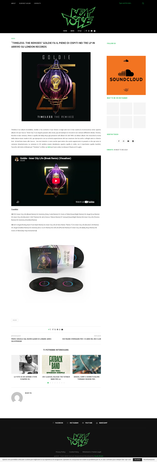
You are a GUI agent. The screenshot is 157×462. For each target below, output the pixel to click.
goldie (15, 320)
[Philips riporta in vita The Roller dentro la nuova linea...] (139, 122)
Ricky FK (28, 393)
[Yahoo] (95, 31)
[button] (14, 369)
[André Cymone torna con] (113, 122)
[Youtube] (92, 31)
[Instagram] (89, 31)
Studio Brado (98, 456)
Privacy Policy (60, 452)
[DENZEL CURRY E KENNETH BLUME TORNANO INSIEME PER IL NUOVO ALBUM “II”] (87, 364)
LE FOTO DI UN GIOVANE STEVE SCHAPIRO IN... (25, 378)
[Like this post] (50, 329)
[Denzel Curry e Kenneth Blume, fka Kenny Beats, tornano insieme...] (126, 108)
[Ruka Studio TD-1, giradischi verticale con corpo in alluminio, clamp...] (126, 122)
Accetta (137, 459)
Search (143, 3)
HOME (65, 31)
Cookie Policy (74, 452)
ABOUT (13, 3)
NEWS (72, 31)
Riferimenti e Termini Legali (92, 452)
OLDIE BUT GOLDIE (25, 3)
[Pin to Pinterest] (57, 329)
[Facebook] (86, 31)
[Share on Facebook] (52, 329)
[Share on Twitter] (55, 329)
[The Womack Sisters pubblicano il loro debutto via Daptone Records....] (139, 108)
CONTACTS (37, 3)
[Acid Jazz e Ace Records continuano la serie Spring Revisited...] (113, 108)
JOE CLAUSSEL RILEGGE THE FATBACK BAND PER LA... (56, 378)
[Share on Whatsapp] (59, 329)
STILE (79, 31)
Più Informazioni (149, 460)
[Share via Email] (62, 329)
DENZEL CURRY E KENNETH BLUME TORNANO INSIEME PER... (87, 378)
